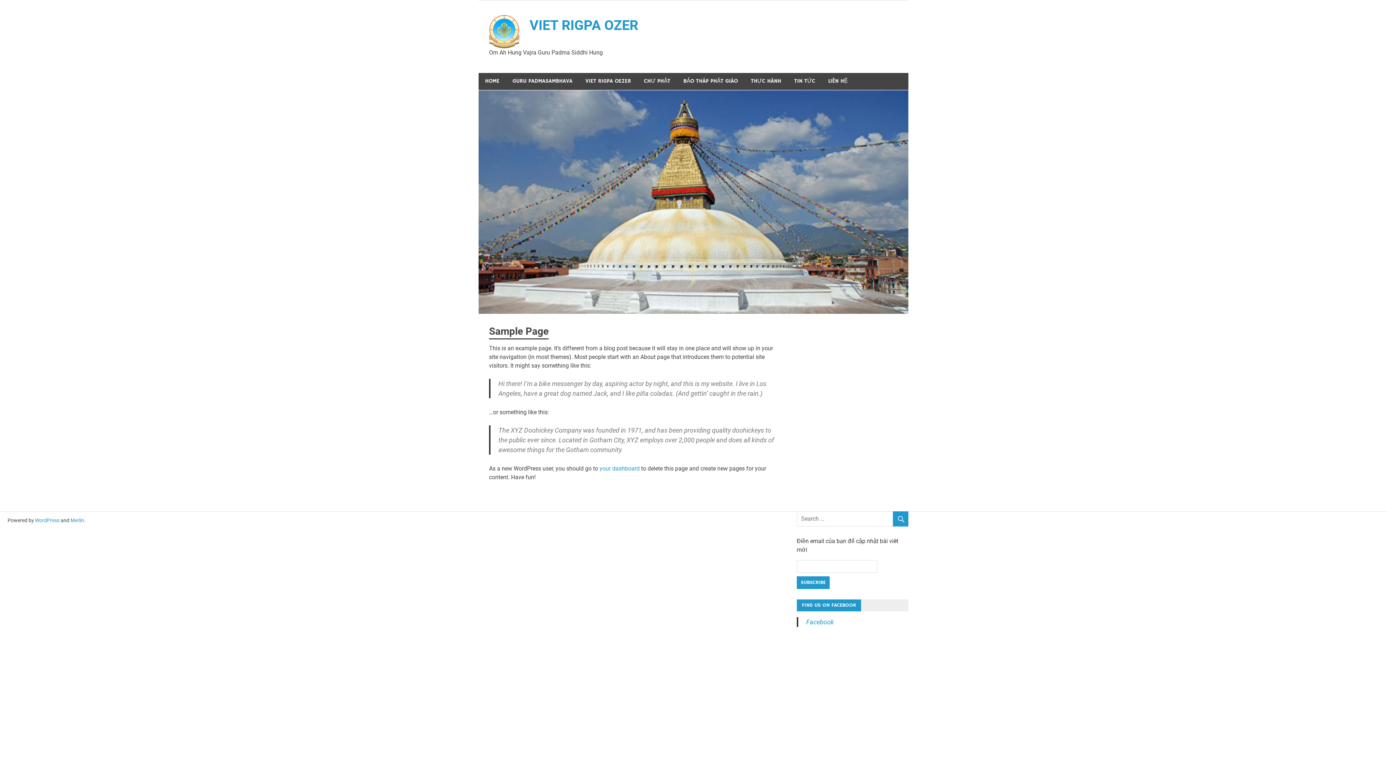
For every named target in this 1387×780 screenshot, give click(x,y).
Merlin (77, 520)
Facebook (820, 622)
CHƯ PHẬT (657, 81)
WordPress (47, 520)
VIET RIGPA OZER (584, 25)
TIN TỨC (804, 81)
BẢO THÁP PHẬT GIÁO (710, 81)
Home (492, 81)
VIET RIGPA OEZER (608, 81)
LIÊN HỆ (838, 81)
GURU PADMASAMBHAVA (542, 81)
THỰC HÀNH (766, 81)
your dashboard (620, 468)
